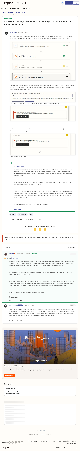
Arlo (31, 214)
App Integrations (72, 443)
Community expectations (12, 393)
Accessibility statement (45, 434)
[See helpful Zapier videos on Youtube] (22, 442)
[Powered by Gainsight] (40, 431)
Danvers (11, 253)
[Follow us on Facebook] (9, 442)
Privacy (75, 447)
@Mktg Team (20, 166)
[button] (69, 3)
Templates (74, 441)
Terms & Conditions (34, 434)
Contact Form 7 (22, 214)
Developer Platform (45, 441)
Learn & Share (14, 8)
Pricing (30, 441)
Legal (69, 447)
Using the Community (11, 391)
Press (54, 441)
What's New (26, 8)
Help (35, 441)
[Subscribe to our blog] (16, 442)
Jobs (59, 441)
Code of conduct (10, 388)
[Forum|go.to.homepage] (15, 3)
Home (4, 12)
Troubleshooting (20, 12)
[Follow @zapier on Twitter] (19, 442)
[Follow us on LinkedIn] (12, 442)
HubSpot (12, 214)
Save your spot (9, 375)
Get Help (3, 8)
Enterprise (66, 441)
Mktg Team (13, 32)
